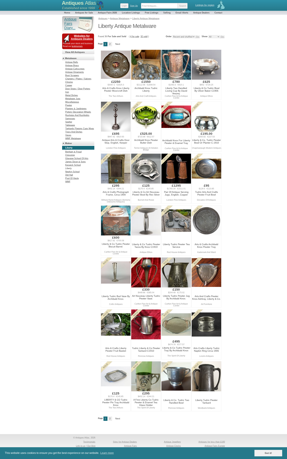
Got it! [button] (268, 453)
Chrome (69, 82)
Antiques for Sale (84, 12)
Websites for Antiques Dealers (82, 37)
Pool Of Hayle (72, 178)
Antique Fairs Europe (215, 446)
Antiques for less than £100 (211, 442)
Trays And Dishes (73, 132)
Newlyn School (72, 171)
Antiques (79, 3)
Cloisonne (70, 155)
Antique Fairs (130, 446)
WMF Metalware (73, 138)
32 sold (144, 36)
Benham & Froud (73, 152)
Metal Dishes (71, 95)
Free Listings (151, 12)
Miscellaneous (72, 102)
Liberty (68, 168)
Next (117, 44)
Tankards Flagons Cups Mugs (79, 128)
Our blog (91, 446)
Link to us (80, 446)
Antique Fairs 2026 (107, 12)
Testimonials (89, 442)
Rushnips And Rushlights (77, 115)
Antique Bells (71, 62)
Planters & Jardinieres (76, 108)
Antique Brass (72, 65)
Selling (167, 12)
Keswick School (73, 165)
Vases (68, 135)
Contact (218, 12)
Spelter (68, 122)
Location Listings (131, 12)
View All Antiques (75, 52)
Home (67, 12)
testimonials (77, 46)
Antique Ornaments (74, 72)
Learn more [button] (107, 453)
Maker (68, 143)
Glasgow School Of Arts (76, 158)
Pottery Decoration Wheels (78, 112)
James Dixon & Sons (75, 161)
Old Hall (69, 175)
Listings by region (204, 5)
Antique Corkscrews (75, 69)
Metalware (71, 58)
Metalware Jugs (72, 98)
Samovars (70, 118)
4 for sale (134, 36)
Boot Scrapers (72, 75)
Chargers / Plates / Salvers (78, 78)
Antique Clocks (173, 446)
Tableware (70, 125)
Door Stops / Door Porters (77, 88)
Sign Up (134, 5)
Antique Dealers (201, 12)
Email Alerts (182, 12)
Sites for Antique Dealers (125, 442)
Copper (68, 85)
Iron (67, 92)
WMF (67, 181)
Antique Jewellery (172, 442)
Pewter (68, 105)
